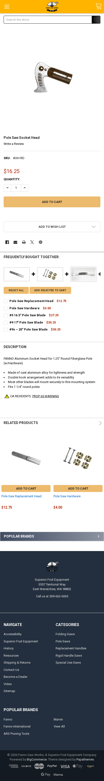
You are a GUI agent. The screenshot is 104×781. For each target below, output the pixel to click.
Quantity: (12, 179)
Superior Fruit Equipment (21, 641)
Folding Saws (65, 634)
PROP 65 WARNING (45, 396)
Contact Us (11, 670)
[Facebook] (7, 242)
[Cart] (98, 6)
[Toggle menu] (6, 6)
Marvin (58, 719)
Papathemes (85, 759)
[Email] (15, 242)
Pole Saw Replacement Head (21, 496)
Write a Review (14, 144)
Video (8, 684)
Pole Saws (63, 641)
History (9, 648)
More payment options (52, 215)
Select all (16, 290)
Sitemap (9, 691)
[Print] (23, 242)
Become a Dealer (15, 677)
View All (59, 726)
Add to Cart (26, 488)
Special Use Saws (68, 662)
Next (99, 423)
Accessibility (13, 634)
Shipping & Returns (17, 662)
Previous (90, 423)
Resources (11, 655)
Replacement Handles (71, 648)
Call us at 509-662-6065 (52, 596)
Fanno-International (17, 726)
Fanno (8, 719)
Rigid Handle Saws (69, 655)
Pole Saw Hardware (67, 496)
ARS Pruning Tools (16, 733)
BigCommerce (37, 759)
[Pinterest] (40, 242)
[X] (32, 242)
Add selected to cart (50, 290)
